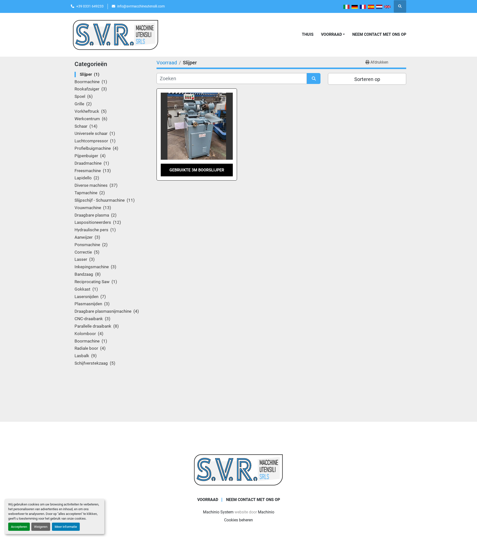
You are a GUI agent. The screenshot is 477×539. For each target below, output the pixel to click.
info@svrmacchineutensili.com (141, 6)
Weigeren (40, 527)
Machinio (266, 512)
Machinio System (218, 512)
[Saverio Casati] (238, 469)
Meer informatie (66, 527)
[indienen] (313, 78)
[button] (333, 35)
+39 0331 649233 (90, 6)
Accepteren (19, 527)
